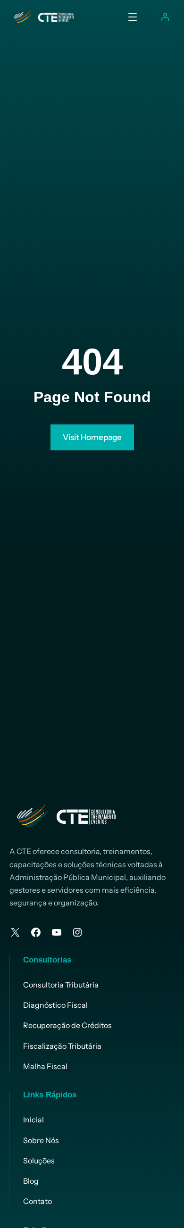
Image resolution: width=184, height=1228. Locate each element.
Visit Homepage (92, 437)
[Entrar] (165, 17)
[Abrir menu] (132, 17)
